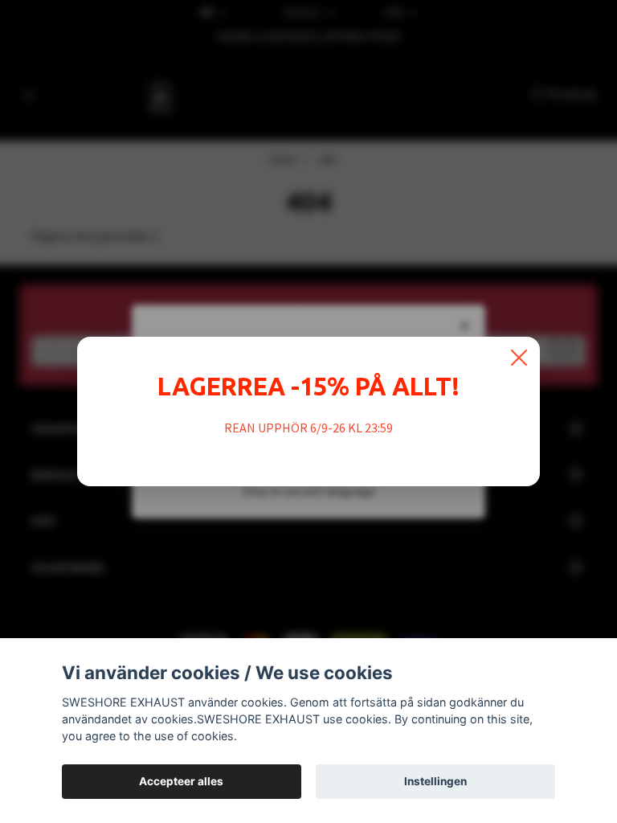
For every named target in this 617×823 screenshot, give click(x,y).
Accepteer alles (181, 781)
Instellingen (435, 781)
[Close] (519, 357)
